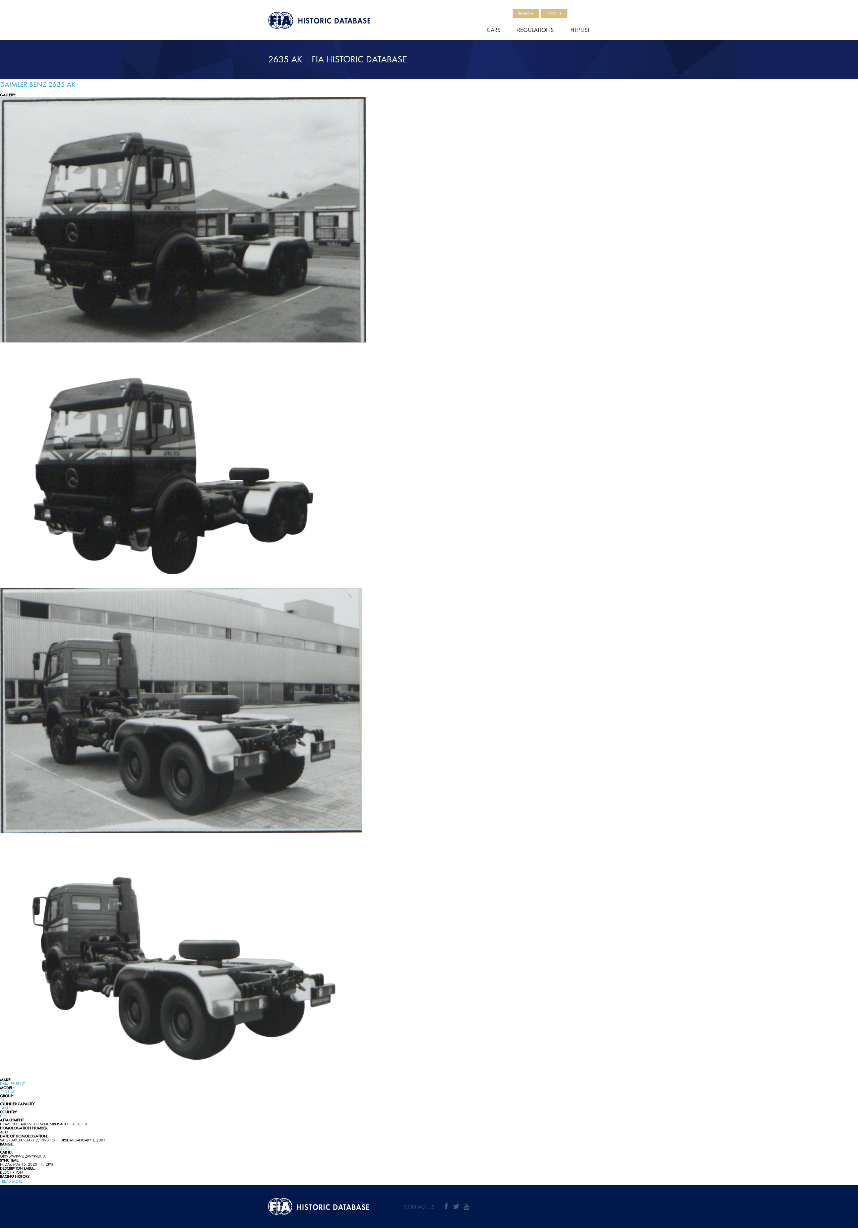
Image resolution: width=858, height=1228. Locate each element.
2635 (4, 1148)
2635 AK (7, 1091)
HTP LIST (580, 30)
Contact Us (419, 1206)
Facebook (446, 1207)
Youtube (466, 1207)
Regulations (535, 30)
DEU (3, 1116)
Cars (493, 30)
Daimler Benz (12, 1083)
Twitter (456, 1207)
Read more (12, 1181)
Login (554, 13)
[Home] (335, 20)
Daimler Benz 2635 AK (38, 84)
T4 (2, 1100)
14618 (5, 1108)
